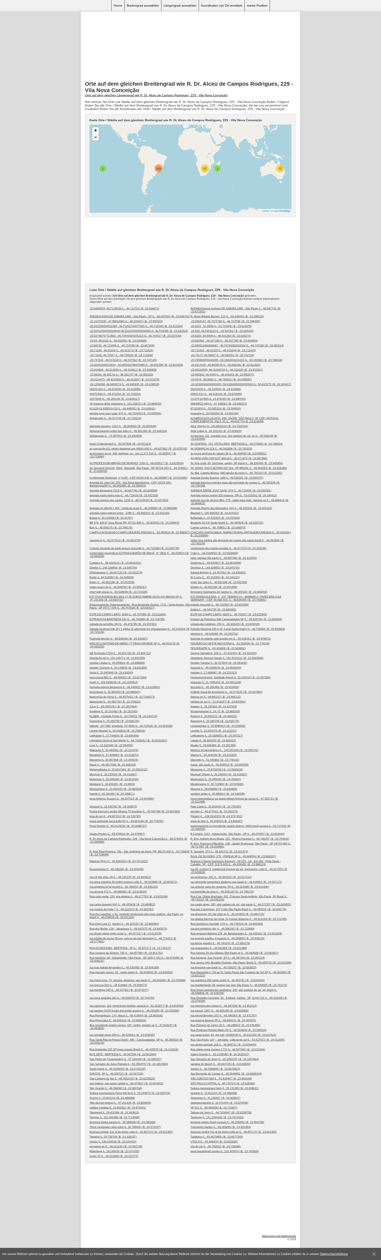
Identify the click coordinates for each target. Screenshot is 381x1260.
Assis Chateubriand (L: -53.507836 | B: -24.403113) (120, 443)
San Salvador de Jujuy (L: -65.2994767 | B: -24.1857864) (224, 1059)
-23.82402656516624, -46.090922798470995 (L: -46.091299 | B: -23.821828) (136, 365)
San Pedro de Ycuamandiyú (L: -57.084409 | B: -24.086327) (125, 1059)
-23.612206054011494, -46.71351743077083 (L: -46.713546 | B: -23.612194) (136, 326)
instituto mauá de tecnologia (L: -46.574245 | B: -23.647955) (226, 692)
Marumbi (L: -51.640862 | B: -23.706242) (214, 759)
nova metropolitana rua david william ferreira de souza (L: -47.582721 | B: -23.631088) (234, 800)
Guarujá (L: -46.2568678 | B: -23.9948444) (215, 667)
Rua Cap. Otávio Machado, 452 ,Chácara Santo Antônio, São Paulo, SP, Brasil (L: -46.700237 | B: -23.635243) (239, 898)
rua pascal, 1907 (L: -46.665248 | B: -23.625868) (219, 1010)
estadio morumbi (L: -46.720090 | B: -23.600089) (219, 604)
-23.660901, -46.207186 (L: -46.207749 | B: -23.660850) (224, 340)
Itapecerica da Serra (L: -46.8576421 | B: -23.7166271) (122, 696)
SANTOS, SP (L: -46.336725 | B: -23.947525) (116, 1073)
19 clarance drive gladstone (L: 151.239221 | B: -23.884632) (126, 403)
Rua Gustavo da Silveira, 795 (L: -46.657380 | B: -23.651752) (126, 953)
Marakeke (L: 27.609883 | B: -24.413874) (114, 755)
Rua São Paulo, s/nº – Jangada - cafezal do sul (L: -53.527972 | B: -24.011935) (237, 1039)
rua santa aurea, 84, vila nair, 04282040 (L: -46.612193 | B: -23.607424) (233, 1035)
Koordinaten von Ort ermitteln (221, 5)
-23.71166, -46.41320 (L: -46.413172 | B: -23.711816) (121, 350)
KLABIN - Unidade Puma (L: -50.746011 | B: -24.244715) (123, 716)
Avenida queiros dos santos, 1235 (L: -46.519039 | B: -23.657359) (129, 500)
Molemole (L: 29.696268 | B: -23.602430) (114, 779)
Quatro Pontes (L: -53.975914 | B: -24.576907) (117, 834)
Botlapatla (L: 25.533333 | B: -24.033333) (215, 517)
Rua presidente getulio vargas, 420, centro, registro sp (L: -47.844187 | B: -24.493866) (133, 1027)
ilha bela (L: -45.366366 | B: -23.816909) (214, 687)
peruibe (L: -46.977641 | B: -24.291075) (214, 811)
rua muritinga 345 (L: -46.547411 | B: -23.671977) (119, 990)
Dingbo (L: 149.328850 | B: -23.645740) (113, 567)
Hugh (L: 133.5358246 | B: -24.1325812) (114, 682)
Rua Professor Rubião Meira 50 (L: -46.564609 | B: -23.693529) (228, 1030)
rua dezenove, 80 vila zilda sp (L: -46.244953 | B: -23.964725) (227, 914)
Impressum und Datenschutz (279, 1236)
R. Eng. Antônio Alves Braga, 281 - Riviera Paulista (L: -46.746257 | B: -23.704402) (239, 838)
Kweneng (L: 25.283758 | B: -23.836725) (214, 721)
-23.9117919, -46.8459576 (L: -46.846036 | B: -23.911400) (225, 365)
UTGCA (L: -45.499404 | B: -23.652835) (214, 1141)
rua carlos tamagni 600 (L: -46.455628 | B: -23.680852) (122, 904)
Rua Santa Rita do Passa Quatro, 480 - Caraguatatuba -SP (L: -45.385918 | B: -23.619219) (136, 1041)
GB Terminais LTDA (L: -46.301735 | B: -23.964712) (120, 653)
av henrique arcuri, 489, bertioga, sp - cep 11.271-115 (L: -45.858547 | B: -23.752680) (133, 455)
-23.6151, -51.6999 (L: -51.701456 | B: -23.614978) (221, 326)
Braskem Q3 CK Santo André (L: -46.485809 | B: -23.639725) (226, 522)
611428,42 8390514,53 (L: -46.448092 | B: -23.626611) (122, 408)
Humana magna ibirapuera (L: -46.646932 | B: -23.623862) (125, 687)
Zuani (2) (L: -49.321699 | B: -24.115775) (114, 1156)
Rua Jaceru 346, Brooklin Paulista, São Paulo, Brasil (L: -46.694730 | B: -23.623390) (240, 962)
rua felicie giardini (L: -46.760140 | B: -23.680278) (220, 943)
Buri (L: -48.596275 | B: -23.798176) (111, 527)
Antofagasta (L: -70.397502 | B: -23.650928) (116, 435)
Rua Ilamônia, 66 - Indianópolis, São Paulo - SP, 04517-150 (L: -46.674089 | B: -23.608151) (136, 959)
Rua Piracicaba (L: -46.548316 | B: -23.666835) (118, 1020)
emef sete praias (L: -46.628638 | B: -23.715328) (119, 592)
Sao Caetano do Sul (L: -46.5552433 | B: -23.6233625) (122, 1078)
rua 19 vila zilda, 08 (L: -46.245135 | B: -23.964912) (120, 877)
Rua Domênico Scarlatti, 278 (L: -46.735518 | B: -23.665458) (226, 923)
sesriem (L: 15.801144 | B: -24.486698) (213, 1093)
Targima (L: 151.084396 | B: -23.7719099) (115, 1117)
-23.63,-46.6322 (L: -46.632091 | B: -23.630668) (118, 340)
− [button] (95, 137)
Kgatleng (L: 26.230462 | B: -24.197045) (114, 711)
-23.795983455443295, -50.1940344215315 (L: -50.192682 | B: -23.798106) (236, 360)
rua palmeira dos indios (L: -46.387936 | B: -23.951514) (223, 1005)
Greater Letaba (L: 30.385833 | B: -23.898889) (117, 662)
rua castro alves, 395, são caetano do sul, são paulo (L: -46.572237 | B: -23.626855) (240, 904)
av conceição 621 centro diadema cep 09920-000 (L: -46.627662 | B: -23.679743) (138, 448)
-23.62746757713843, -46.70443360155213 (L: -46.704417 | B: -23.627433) (135, 335)
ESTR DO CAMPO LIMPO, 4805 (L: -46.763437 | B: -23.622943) (228, 614)
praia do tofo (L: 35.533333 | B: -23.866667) (216, 821)
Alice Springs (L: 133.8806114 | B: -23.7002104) (219, 426)
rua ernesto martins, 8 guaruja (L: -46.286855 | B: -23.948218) (227, 938)
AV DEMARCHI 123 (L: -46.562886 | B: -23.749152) (221, 448)
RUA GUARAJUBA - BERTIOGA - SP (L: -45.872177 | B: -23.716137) (130, 948)
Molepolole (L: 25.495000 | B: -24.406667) (215, 779)
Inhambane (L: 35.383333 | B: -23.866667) (115, 692)
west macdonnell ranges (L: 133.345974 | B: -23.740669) (224, 1151)
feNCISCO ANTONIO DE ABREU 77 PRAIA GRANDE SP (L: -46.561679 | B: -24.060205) (135, 645)
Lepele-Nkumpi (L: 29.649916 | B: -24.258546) (117, 730)
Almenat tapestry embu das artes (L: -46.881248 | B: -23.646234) (128, 431)
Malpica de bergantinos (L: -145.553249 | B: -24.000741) (224, 750)
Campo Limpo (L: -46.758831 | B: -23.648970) (218, 527)
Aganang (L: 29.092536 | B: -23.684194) (214, 413)
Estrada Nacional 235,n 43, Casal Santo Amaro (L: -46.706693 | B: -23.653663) (237, 629)
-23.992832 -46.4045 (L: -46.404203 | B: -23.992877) (222, 374)
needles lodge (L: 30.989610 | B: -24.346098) (217, 793)
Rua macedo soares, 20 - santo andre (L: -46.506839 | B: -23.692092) (131, 972)
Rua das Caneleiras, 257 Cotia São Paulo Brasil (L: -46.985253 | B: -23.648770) (238, 909)
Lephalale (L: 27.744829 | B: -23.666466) (114, 735)
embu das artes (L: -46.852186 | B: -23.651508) (218, 582)
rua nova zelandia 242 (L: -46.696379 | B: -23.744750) (122, 997)
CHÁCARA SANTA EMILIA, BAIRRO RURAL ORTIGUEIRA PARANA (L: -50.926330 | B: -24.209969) (240, 534)
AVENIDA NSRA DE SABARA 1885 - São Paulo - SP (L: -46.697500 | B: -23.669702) (140, 316)
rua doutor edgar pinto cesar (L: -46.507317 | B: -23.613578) (126, 933)
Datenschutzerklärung (334, 1254)
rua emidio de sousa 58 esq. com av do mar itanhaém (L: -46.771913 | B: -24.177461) (133, 940)
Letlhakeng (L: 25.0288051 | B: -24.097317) (216, 735)
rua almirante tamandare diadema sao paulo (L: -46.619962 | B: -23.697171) (236, 882)
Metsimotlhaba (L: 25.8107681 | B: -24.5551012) (119, 769)
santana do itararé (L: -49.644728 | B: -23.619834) (220, 1064)
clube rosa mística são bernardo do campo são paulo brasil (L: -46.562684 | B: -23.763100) (237, 542)
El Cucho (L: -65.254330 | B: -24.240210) (215, 577)
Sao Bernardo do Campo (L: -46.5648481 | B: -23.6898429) (226, 1073)
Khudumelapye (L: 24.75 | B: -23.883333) (215, 711)
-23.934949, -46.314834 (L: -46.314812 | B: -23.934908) (123, 369)
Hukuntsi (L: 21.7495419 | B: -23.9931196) (215, 682)
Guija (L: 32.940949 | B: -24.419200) (111, 672)
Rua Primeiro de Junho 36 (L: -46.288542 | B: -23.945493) (225, 1025)
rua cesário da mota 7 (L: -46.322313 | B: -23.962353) (122, 909)
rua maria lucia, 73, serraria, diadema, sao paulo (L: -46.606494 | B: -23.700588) (138, 980)
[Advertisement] (190, 46)
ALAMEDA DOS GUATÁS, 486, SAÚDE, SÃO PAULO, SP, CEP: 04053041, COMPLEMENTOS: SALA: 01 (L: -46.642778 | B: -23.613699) (234, 420)
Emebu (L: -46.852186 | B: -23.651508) (213, 587)
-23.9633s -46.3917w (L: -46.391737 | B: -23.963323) (121, 374)
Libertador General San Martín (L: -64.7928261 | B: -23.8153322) (128, 740)
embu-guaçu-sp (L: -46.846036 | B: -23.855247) (118, 587)
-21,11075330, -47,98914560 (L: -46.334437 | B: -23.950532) (126, 321)
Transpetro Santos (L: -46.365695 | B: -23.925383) (220, 1127)
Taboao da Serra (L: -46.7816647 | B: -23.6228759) (221, 1112)
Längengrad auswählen (180, 5)
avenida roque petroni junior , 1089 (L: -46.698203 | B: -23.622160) (130, 513)
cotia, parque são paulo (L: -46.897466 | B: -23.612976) (223, 558)
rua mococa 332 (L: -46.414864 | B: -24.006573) (118, 985)
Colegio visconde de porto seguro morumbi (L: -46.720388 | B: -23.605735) (134, 548)
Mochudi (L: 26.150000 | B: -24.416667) (113, 774)
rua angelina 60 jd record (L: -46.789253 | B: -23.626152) (124, 886)
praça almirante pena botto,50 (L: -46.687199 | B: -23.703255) (127, 821)
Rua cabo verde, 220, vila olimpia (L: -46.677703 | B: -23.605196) (129, 896)
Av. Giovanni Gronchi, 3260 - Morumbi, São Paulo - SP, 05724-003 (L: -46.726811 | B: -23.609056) (139, 470)
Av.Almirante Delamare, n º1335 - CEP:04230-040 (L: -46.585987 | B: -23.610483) (138, 477)
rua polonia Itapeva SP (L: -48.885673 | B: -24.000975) (223, 1020)
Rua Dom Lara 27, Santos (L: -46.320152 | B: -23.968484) (124, 923)
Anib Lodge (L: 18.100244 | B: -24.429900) (216, 431)
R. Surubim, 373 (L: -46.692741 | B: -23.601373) (219, 851)
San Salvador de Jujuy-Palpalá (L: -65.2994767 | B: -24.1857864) (129, 1064)
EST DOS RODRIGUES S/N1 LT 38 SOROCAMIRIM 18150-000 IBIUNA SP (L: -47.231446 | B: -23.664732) (136, 598)
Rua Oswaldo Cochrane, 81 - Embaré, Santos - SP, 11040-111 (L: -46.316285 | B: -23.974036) (238, 999)
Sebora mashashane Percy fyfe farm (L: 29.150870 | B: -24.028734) (130, 1093)
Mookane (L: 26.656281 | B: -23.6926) (112, 784)
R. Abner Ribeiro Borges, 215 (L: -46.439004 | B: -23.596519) (227, 316)
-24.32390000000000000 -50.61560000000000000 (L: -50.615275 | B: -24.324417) (240, 384)
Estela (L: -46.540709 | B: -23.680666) (213, 609)
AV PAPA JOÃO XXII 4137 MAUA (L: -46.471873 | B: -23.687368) (228, 458)
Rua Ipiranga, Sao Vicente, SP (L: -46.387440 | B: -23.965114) (227, 957)
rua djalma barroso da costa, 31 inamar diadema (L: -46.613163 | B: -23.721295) (238, 919)
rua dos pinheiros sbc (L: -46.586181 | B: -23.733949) (222, 928)
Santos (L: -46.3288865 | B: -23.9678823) (215, 1068)
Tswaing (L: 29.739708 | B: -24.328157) (113, 1136)
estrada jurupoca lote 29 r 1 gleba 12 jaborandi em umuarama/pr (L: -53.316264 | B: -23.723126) (140, 630)
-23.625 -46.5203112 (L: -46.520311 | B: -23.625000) (222, 331)
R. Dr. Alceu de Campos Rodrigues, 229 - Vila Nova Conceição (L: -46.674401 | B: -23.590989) (138, 840)
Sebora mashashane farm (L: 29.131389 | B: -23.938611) (224, 1088)
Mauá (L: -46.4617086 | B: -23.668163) (113, 764)
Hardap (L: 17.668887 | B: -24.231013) (213, 672)
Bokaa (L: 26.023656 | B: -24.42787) (111, 517)
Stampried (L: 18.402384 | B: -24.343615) (114, 1112)
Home (118, 5)
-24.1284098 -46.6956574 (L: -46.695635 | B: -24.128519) (124, 384)
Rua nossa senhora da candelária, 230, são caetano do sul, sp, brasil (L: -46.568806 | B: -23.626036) (233, 991)
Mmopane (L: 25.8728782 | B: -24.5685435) (216, 769)
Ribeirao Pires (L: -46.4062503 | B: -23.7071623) (119, 861)
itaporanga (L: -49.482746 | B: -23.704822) (115, 701)
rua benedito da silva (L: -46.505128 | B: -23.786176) (222, 891)
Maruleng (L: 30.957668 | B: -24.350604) (114, 759)
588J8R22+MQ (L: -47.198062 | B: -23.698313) (218, 403)
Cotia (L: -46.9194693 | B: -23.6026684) (214, 553)
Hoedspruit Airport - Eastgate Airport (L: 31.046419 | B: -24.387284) (230, 677)
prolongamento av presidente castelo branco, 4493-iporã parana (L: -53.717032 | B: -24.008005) (240, 827)
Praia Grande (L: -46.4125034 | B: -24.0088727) (118, 826)
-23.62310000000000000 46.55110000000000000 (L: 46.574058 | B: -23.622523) (139, 331)
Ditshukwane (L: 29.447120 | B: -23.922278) (116, 572)
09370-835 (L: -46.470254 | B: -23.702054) (115, 394)
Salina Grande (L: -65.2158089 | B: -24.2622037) (219, 1054)
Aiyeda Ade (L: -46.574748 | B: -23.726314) (115, 418)
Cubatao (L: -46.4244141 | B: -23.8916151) (115, 562)
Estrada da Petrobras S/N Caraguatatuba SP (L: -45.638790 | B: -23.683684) (236, 619)
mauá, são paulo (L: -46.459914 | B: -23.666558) (219, 764)
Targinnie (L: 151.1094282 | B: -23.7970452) (217, 1117)
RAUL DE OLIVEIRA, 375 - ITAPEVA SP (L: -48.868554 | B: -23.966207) (233, 856)
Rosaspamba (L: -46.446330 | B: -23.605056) (117, 869)
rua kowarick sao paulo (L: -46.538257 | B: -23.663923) (223, 967)
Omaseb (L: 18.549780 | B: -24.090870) (113, 806)
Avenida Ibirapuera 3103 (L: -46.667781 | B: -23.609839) (123, 490)
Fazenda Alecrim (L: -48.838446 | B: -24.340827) (119, 638)
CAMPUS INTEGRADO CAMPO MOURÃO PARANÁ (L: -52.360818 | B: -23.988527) (140, 532)
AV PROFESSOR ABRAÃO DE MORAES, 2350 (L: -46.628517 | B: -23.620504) (137, 463)
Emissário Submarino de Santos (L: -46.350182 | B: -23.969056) (228, 592)
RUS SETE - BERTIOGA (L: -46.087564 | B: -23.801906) (123, 1054)
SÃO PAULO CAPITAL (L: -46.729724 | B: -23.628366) (222, 1083)
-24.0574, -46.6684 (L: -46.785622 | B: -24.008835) (221, 379)
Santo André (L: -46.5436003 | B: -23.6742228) (118, 1068)
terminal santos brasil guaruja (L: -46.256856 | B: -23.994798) (227, 1122)
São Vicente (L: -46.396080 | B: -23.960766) (116, 1088)
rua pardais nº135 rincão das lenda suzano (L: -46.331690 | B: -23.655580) (134, 1010)
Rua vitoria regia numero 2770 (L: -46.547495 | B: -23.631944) (227, 1049)
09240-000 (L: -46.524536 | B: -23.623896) (115, 389)
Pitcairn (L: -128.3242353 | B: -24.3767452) (216, 816)
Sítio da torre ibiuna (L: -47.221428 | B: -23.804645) (120, 1102)
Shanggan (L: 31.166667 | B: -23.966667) (215, 1098)
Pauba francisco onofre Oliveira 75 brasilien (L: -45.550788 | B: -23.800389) (135, 811)
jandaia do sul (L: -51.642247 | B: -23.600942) (218, 701)
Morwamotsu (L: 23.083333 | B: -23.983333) (116, 789)
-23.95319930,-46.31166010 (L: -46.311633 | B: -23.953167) (226, 369)
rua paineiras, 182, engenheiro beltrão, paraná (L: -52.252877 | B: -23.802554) (137, 1005)
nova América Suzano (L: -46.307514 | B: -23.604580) (122, 798)
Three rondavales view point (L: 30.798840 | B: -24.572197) (125, 1127)
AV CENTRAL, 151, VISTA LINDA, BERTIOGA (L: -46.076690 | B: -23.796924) (236, 443)
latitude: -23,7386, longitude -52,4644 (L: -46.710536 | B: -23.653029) (131, 726)
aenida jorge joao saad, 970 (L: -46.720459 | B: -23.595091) (125, 413)
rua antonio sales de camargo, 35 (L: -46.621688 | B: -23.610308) (229, 886)
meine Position (257, 5)
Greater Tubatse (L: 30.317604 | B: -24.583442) (218, 662)
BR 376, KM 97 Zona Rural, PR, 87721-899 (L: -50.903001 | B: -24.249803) (134, 522)
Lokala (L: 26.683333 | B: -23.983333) (213, 740)
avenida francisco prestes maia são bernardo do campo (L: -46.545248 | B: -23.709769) (235, 484)
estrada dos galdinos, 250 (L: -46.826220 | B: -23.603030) (225, 624)
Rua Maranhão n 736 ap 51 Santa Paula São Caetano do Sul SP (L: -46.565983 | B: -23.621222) (240, 974)
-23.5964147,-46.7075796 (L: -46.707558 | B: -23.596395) (225, 321)
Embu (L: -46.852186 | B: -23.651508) (112, 582)
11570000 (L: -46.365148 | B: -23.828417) (115, 398)
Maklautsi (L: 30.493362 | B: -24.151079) (114, 750)
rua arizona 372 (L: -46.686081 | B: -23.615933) (118, 891)
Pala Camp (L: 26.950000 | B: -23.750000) (215, 806)
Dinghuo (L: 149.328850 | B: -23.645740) (215, 567)
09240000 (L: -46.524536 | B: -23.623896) (215, 389)
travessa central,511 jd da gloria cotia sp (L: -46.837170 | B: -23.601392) (233, 1131)
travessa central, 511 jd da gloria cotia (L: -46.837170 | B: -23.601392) (131, 1131)
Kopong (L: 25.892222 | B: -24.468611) (213, 716)
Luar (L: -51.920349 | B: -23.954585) (111, 745)
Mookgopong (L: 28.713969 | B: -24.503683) (217, 784)
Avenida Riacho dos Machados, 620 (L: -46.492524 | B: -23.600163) (231, 508)
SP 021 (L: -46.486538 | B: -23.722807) (213, 1107)
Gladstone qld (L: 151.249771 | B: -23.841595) (117, 658)
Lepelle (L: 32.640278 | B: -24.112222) (213, 730)
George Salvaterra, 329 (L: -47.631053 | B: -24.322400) (223, 653)
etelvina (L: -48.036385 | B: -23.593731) (214, 633)
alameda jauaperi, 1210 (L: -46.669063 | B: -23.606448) (123, 426)
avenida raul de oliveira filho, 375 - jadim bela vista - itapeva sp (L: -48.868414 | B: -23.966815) (239, 502)
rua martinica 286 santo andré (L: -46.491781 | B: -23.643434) (227, 980)
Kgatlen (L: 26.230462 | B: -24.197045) (213, 706)
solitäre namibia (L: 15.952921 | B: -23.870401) (118, 1107)
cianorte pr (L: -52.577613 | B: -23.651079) (115, 540)
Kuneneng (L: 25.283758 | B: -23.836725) (114, 721)
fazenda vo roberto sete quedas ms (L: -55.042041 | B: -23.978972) (230, 638)
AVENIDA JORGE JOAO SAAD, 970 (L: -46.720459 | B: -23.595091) (230, 490)
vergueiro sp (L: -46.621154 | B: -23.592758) (116, 1146)
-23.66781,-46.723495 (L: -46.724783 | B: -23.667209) (122, 345)
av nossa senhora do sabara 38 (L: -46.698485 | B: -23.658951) (228, 453)
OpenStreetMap (281, 210)
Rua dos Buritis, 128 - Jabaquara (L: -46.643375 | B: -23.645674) (128, 928)
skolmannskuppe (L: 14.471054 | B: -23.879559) (219, 1102)
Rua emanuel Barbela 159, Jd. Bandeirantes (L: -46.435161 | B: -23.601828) (236, 933)
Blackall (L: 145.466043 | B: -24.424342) (214, 513)
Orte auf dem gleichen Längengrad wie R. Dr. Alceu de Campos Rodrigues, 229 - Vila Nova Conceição (156, 95)
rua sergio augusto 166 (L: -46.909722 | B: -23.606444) (223, 1044)
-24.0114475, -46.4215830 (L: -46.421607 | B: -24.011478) (124, 379)
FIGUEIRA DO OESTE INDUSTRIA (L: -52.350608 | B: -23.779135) (230, 643)
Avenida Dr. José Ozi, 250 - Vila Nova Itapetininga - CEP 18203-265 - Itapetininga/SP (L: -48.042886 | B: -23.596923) (131, 484)
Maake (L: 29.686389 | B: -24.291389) (213, 745)
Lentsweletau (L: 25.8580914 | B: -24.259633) (217, 726)
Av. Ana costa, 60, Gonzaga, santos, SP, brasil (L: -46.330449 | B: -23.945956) (236, 463)
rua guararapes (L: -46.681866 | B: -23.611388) (218, 948)
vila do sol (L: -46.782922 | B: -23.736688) (215, 1146)
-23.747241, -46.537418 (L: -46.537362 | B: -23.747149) (123, 360)
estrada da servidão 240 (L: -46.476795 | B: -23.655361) (123, 624)
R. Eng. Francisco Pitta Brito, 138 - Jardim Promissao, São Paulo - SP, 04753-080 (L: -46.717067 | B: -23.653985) (240, 845)
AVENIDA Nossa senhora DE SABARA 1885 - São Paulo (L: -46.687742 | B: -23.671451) (235, 310)
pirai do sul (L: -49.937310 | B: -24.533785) (115, 816)
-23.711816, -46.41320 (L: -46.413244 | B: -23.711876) (223, 350)
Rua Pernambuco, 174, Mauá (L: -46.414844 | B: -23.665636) (126, 1015)
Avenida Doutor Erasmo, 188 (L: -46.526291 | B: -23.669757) (226, 477)
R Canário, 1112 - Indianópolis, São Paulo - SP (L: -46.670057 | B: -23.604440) (237, 834)
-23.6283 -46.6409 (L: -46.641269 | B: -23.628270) (220, 335)
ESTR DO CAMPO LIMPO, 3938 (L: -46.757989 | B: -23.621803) (128, 614)
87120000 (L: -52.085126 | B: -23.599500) (215, 408)
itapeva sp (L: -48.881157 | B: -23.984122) (215, 696)
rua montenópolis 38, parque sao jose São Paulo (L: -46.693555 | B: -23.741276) (238, 985)
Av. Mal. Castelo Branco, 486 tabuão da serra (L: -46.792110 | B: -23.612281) (236, 473)
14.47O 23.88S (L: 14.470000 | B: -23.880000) (218, 398)
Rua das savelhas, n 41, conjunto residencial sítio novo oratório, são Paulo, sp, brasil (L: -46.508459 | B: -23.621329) (137, 916)
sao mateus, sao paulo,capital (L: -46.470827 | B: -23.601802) (126, 1083)
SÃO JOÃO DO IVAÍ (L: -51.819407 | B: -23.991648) (221, 1078)
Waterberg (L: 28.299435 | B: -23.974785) (114, 1151)
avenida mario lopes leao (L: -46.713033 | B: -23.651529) (124, 495)
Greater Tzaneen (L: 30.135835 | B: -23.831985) (118, 667)
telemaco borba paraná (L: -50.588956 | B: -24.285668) (123, 1122)
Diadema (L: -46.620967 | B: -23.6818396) (215, 562)
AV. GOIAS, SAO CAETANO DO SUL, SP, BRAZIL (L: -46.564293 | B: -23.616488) (238, 468)
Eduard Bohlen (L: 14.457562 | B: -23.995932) (218, 572)
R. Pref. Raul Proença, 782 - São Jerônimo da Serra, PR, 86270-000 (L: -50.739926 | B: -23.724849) (139, 853)
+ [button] (95, 130)
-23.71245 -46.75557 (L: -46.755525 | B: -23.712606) (121, 355)
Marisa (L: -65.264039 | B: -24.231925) (213, 755)
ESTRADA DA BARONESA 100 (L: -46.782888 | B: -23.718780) (127, 619)
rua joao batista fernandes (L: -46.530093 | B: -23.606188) (124, 967)
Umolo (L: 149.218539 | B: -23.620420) (113, 1141)
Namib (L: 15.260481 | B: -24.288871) (112, 793)
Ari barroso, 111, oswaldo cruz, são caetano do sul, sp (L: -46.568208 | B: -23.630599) (233, 437)
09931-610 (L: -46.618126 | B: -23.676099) (216, 394)
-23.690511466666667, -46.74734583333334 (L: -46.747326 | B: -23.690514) (237, 345)
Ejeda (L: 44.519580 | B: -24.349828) (112, 577)
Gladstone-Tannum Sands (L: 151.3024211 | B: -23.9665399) (226, 658)
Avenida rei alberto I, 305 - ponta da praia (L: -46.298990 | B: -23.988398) (133, 508)
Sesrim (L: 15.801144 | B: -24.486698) (112, 1098)
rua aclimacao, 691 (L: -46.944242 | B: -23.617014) (221, 877)
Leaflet (265, 210)
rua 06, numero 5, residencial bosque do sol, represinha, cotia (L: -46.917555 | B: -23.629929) (238, 871)
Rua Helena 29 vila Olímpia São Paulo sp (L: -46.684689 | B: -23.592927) (234, 953)
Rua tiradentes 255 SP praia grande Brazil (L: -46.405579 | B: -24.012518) (134, 1049)
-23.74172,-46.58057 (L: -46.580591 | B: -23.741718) (222, 355)
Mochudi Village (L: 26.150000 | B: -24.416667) (218, 774)
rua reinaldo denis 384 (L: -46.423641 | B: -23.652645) (122, 1035)
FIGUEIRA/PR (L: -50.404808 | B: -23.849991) (217, 648)
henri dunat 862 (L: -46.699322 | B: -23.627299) (118, 677)
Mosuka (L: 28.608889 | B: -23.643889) (213, 789)
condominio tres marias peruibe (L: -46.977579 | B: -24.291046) (228, 548)
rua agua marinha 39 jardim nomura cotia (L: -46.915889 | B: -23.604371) (133, 882)
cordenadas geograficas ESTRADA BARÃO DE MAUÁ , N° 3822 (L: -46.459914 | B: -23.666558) (139, 555)
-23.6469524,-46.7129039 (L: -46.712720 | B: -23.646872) (124, 308)
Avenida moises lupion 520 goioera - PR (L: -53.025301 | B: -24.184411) (233, 495)
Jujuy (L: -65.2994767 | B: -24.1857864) (113, 706)
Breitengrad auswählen (143, 5)
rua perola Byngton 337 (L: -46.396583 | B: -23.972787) (223, 1015)
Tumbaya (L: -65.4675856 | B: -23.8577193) (216, 1136)
